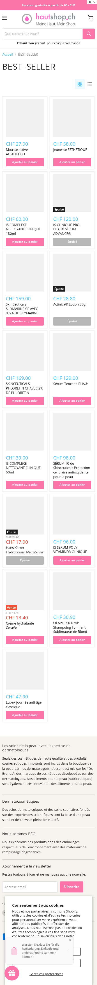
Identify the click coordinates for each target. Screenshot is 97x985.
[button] (92, 2)
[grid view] (80, 84)
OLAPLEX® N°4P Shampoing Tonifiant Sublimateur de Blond (70, 627)
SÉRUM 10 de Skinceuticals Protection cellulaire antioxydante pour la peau (71, 470)
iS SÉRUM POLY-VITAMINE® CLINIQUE (70, 549)
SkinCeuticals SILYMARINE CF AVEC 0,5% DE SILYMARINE (22, 308)
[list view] (90, 84)
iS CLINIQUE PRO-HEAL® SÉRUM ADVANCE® (67, 229)
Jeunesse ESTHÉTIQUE (70, 149)
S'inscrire (71, 886)
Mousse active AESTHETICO (17, 151)
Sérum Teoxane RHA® (70, 383)
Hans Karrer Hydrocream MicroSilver (25, 549)
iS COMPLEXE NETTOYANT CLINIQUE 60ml (23, 467)
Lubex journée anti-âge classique (24, 704)
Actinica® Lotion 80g (69, 304)
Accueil (7, 54)
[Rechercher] (89, 34)
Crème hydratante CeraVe (20, 625)
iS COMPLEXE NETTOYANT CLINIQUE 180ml (23, 229)
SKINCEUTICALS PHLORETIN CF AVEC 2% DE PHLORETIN (24, 388)
